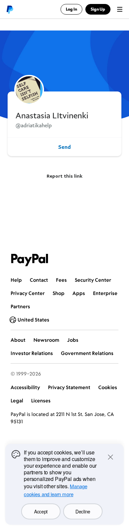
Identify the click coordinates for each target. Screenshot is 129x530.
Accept (41, 511)
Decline (82, 511)
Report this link (64, 176)
